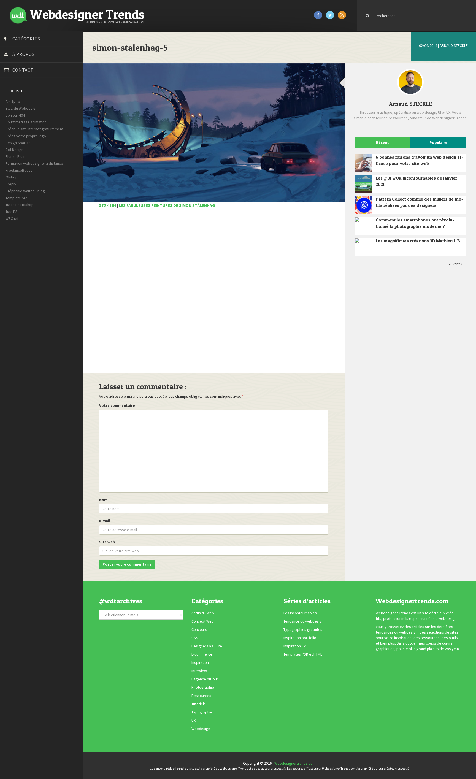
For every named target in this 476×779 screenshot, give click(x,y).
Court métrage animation (26, 122)
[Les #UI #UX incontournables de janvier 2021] (363, 184)
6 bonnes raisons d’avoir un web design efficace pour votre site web (419, 160)
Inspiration (200, 662)
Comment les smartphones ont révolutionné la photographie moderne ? (415, 223)
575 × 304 (107, 205)
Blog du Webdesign (21, 108)
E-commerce (201, 654)
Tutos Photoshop (20, 204)
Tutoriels (198, 704)
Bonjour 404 (15, 115)
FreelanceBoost (19, 170)
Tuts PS (12, 211)
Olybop (12, 177)
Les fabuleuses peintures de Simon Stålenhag (167, 205)
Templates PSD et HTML (302, 654)
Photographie (202, 687)
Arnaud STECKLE (454, 45)
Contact (22, 70)
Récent (382, 142)
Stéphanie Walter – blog (25, 190)
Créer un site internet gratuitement (34, 128)
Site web (107, 541)
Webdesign (200, 728)
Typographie (201, 712)
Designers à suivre (206, 646)
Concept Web (202, 621)
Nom (103, 499)
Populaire (438, 142)
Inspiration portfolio (299, 637)
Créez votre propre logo (26, 135)
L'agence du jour (204, 679)
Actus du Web (202, 613)
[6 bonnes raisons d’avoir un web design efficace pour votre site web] (363, 163)
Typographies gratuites (302, 629)
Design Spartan (18, 142)
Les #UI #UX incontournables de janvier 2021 (416, 181)
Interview (199, 671)
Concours (199, 629)
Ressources (201, 695)
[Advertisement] (213, 293)
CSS (194, 637)
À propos (23, 54)
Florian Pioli (15, 156)
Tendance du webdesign (303, 621)
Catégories (26, 39)
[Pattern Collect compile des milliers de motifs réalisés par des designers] (363, 205)
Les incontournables (300, 613)
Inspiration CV (294, 646)
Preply (11, 184)
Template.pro (17, 197)
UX (193, 720)
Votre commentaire (117, 405)
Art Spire (13, 101)
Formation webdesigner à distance (34, 163)
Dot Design (14, 149)
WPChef (12, 218)
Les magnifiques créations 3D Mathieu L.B (418, 241)
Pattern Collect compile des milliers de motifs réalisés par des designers (419, 202)
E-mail (104, 520)
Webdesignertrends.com (295, 763)
